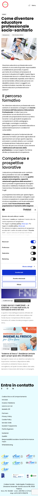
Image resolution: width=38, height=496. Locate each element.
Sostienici (5, 433)
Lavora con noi (7, 406)
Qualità (4, 436)
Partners (5, 413)
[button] (31, 5)
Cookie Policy (6, 420)
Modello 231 (6, 409)
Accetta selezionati (19, 278)
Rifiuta (19, 284)
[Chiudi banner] (35, 210)
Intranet (5, 400)
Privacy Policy (7, 416)
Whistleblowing (7, 445)
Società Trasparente (9, 426)
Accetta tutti (19, 272)
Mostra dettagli (27, 266)
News (4, 14)
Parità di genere (7, 429)
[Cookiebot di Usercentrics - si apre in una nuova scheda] (23, 210)
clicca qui (24, 224)
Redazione (6, 35)
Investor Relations (8, 403)
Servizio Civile (6, 423)
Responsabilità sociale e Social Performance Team (18, 440)
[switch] (33, 247)
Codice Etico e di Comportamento (14, 397)
